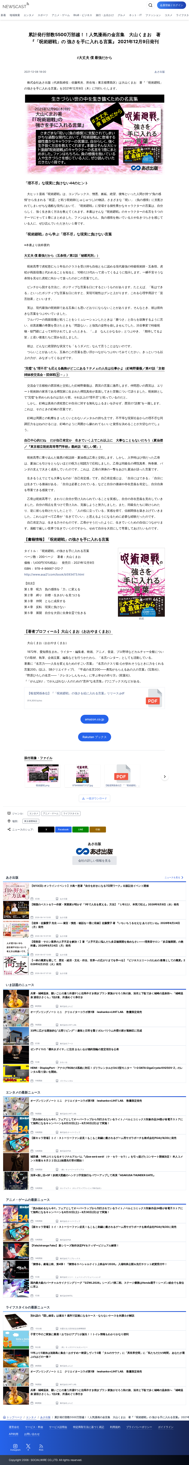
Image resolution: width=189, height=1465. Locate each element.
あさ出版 (159, 71)
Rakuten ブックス (95, 737)
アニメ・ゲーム (61, 15)
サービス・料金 (34, 1426)
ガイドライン (165, 1426)
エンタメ (29, 15)
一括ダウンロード (96, 798)
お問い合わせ (32, 1433)
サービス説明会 (58, 1426)
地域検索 (15, 15)
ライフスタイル (71, 813)
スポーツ (43, 15)
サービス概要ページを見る (161, 1457)
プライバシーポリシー (139, 1426)
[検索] (150, 5)
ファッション (153, 15)
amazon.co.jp (94, 719)
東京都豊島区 (30, 821)
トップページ (14, 1417)
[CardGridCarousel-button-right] (165, 776)
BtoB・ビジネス (82, 15)
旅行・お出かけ (105, 15)
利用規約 (115, 1426)
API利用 (13, 1433)
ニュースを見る (172, 877)
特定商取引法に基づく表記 (88, 1426)
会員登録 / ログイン (171, 5)
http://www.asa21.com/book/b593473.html (54, 574)
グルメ (121, 15)
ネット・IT (135, 15)
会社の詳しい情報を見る (94, 860)
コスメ (168, 15)
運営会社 (14, 1426)
